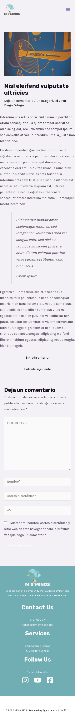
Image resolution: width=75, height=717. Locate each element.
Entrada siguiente (37, 369)
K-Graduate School (37, 650)
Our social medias (38, 672)
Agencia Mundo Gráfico (56, 710)
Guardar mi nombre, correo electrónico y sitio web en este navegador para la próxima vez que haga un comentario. (37, 529)
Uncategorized (47, 101)
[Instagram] (25, 680)
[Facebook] (50, 680)
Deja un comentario (18, 101)
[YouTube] (37, 680)
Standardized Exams (37, 645)
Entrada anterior (37, 357)
